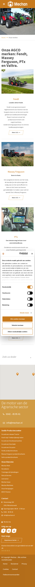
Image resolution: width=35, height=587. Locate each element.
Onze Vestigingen (7, 489)
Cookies (6, 569)
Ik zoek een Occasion (8, 447)
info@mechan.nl (14, 422)
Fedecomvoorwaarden (11, 574)
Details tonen (24, 313)
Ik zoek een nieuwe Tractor (10, 434)
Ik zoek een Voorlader (8, 444)
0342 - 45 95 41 (12, 414)
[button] (17, 374)
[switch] (30, 293)
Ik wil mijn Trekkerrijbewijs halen (12, 437)
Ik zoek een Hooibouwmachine (11, 441)
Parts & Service (6, 475)
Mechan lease (5, 482)
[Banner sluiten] (32, 253)
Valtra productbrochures (9, 457)
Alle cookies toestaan (17, 319)
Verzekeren (5, 469)
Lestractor (5, 479)
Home (3, 37)
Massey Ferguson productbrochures (13, 454)
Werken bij (7, 522)
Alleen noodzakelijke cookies (17, 331)
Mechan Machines (7, 485)
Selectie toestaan (17, 325)
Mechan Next (5, 466)
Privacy (24, 564)
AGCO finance (5, 492)
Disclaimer (14, 564)
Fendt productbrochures (9, 451)
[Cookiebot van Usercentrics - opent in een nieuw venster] (20, 253)
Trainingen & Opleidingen (9, 472)
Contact (15, 569)
